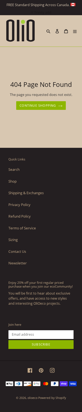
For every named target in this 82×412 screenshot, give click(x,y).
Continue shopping (38, 105)
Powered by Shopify (52, 398)
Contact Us (17, 251)
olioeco (32, 398)
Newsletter (17, 263)
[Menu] (74, 31)
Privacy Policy (19, 204)
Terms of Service (22, 228)
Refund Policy (19, 216)
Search (14, 169)
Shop (12, 181)
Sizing (13, 239)
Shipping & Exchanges (26, 192)
